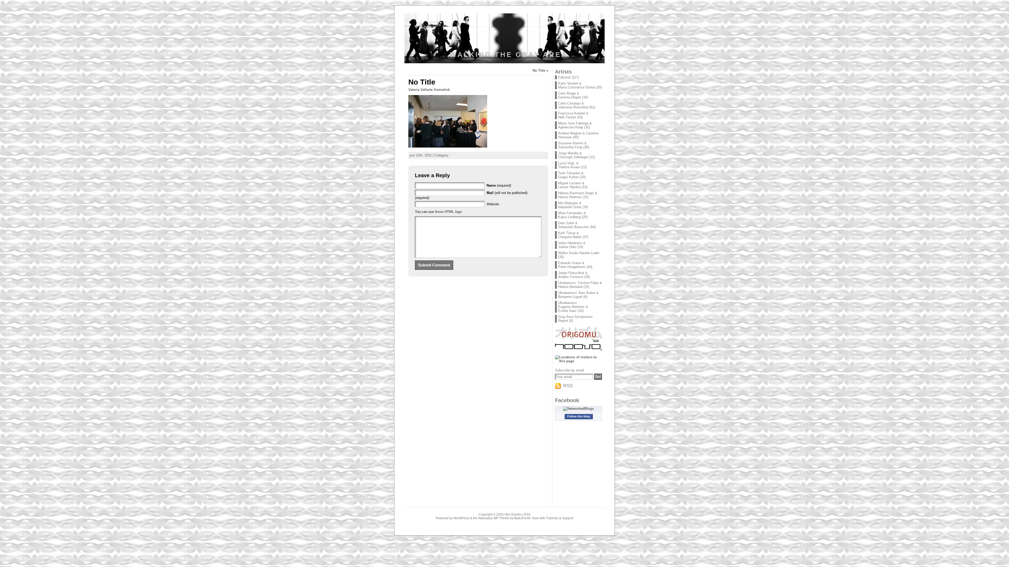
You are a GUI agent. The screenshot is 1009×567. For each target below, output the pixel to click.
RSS (527, 514)
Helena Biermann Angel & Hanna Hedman (577, 195)
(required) (499, 185)
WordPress (461, 518)
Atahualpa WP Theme (493, 518)
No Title (539, 70)
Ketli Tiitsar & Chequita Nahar (569, 235)
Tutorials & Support (559, 518)
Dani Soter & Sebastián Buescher (573, 225)
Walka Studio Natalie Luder (578, 253)
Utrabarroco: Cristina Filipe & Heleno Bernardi (580, 285)
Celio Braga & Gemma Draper (569, 95)
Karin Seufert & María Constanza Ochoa (576, 85)
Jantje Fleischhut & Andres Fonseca (573, 275)
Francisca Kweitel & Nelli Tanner (573, 115)
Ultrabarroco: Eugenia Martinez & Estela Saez (573, 307)
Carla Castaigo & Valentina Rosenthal (573, 105)
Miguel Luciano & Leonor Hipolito (571, 185)
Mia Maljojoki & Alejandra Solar (569, 205)
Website (493, 204)
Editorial (564, 77)
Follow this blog (578, 416)
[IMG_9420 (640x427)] (447, 146)
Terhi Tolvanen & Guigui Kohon (571, 175)
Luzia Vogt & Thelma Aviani (569, 165)
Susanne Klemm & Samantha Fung (572, 145)
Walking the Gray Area (509, 54)
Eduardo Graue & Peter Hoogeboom (571, 265)
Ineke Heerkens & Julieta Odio (571, 245)
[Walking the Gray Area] (504, 39)
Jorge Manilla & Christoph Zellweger (573, 155)
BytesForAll (522, 518)
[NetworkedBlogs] (578, 409)
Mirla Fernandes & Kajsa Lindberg (572, 215)
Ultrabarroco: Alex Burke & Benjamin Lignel (578, 295)
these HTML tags (448, 212)
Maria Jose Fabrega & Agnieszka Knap (575, 125)
